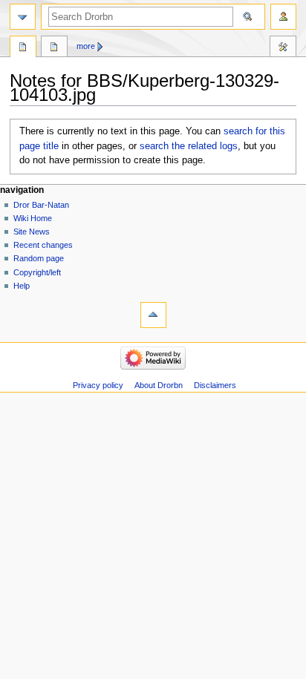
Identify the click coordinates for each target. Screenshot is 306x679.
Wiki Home (32, 218)
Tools (283, 48)
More (85, 46)
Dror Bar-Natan (41, 204)
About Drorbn (158, 385)
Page (23, 48)
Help (21, 285)
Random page (38, 258)
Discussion (54, 48)
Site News (31, 231)
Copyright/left (37, 272)
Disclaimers (215, 385)
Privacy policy (98, 385)
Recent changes (43, 244)
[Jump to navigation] (23, 17)
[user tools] (283, 17)
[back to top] (153, 315)
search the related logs (189, 146)
